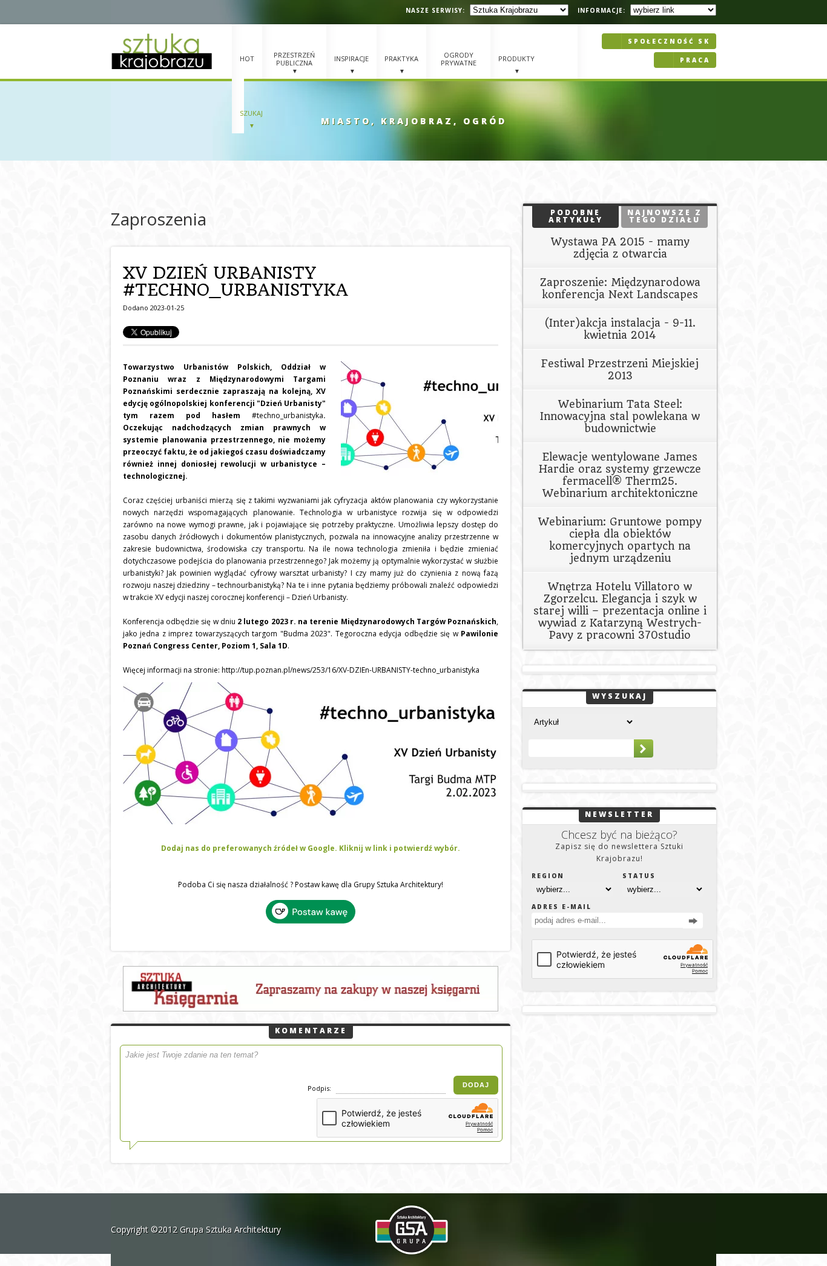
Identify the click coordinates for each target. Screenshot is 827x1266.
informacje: (601, 10)
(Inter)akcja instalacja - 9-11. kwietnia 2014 (620, 329)
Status (639, 875)
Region (548, 875)
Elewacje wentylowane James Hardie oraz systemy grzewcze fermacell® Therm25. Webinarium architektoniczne (620, 475)
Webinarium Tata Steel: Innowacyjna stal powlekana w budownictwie (620, 416)
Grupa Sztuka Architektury (230, 1229)
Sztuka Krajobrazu (163, 51)
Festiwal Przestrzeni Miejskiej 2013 (620, 370)
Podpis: (320, 1088)
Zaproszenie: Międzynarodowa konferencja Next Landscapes (620, 288)
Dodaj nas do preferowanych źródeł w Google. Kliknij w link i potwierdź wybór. (310, 848)
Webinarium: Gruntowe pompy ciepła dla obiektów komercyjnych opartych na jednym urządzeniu (620, 540)
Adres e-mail (561, 906)
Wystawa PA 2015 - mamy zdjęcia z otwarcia (620, 248)
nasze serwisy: (435, 10)
